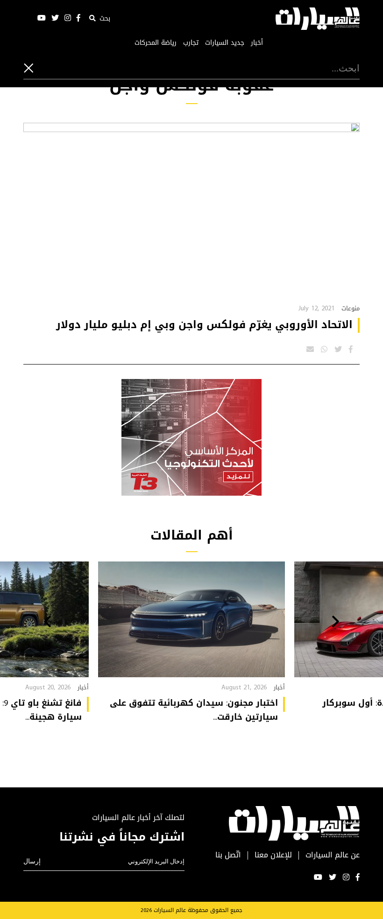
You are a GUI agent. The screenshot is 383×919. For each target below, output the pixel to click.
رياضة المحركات (156, 43)
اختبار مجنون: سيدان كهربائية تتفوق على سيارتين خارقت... (194, 710)
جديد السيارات (224, 43)
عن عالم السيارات (332, 855)
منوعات (350, 308)
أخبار (257, 43)
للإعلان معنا (273, 855)
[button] (335, 622)
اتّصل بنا (228, 855)
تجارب (191, 43)
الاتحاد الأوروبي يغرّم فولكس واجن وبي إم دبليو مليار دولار (204, 325)
